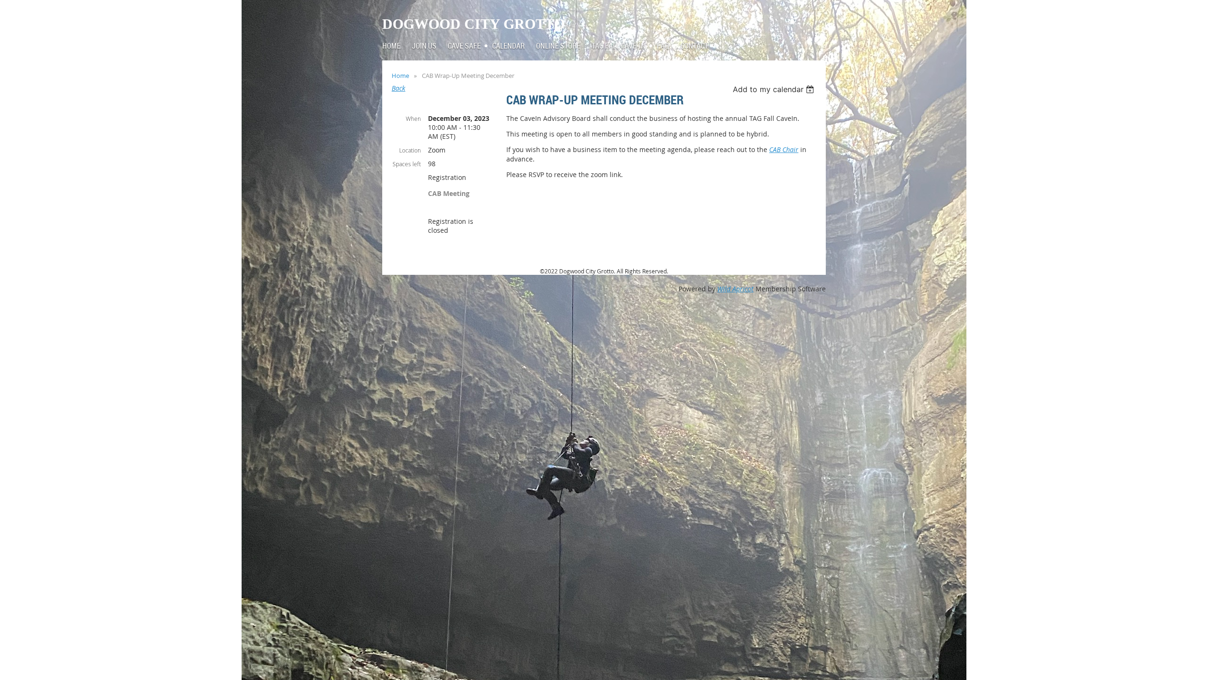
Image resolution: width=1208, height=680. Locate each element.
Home (400, 75)
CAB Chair (783, 149)
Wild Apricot (735, 288)
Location (410, 150)
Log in (811, 13)
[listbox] (774, 89)
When (413, 118)
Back (398, 88)
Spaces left (407, 164)
